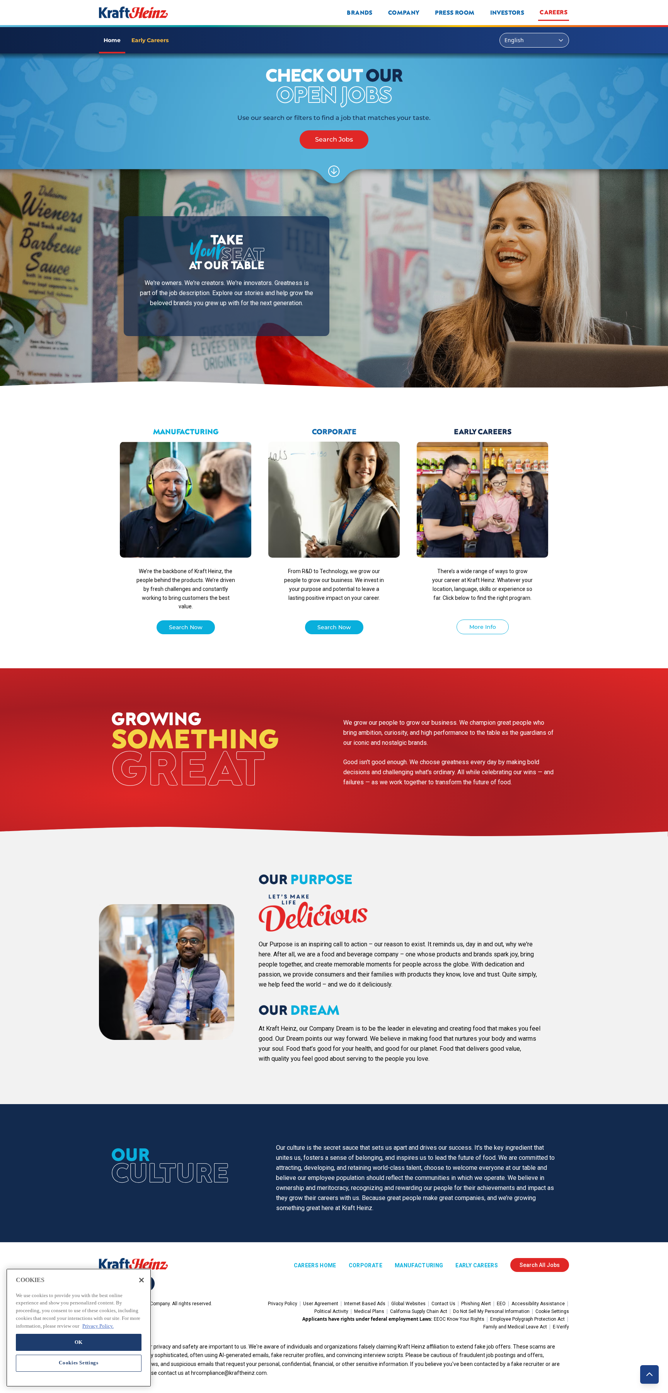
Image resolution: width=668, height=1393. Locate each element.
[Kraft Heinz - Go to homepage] (185, 12)
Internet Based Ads (364, 1303)
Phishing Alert (476, 1303)
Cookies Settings (79, 1363)
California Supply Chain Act (418, 1311)
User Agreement (320, 1303)
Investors (507, 12)
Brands (359, 12)
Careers (553, 12)
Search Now (186, 627)
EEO (501, 1303)
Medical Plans (369, 1311)
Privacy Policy (282, 1303)
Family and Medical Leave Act (515, 1327)
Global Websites (408, 1303)
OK (79, 1342)
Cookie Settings (552, 1311)
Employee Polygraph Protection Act (527, 1319)
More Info (482, 626)
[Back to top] (649, 1374)
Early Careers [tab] (150, 40)
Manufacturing (419, 1265)
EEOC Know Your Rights (459, 1319)
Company (403, 12)
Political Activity (331, 1311)
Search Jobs (334, 139)
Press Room (455, 12)
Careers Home (315, 1265)
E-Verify (561, 1327)
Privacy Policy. (98, 1325)
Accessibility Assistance (538, 1303)
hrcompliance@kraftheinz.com (229, 1373)
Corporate (365, 1265)
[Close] (141, 1280)
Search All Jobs (540, 1265)
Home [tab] (112, 40)
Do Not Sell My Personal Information (491, 1311)
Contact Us (443, 1303)
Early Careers (476, 1265)
